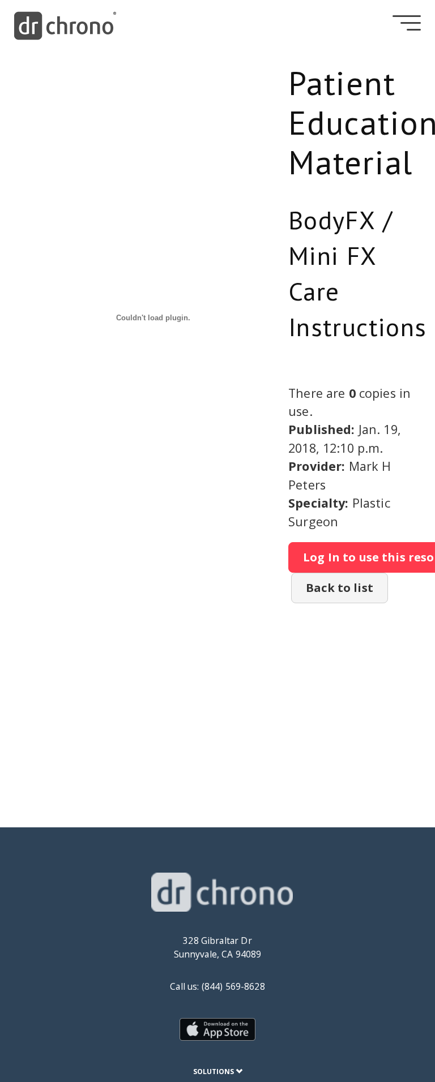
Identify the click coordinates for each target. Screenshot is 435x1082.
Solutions (214, 1071)
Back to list (339, 587)
